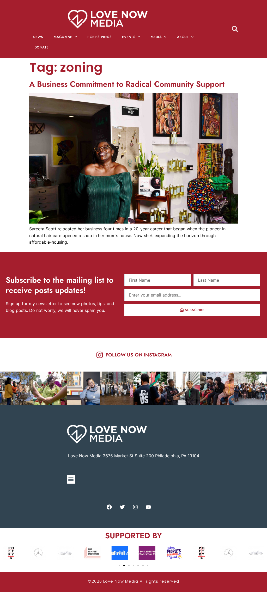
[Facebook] (109, 507)
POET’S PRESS (99, 36)
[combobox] (240, 28)
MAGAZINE (63, 36)
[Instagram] (135, 507)
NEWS (38, 36)
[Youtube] (148, 507)
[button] (71, 479)
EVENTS (128, 36)
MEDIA (156, 36)
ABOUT (183, 36)
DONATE (41, 47)
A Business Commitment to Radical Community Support (128, 84)
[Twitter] (122, 507)
